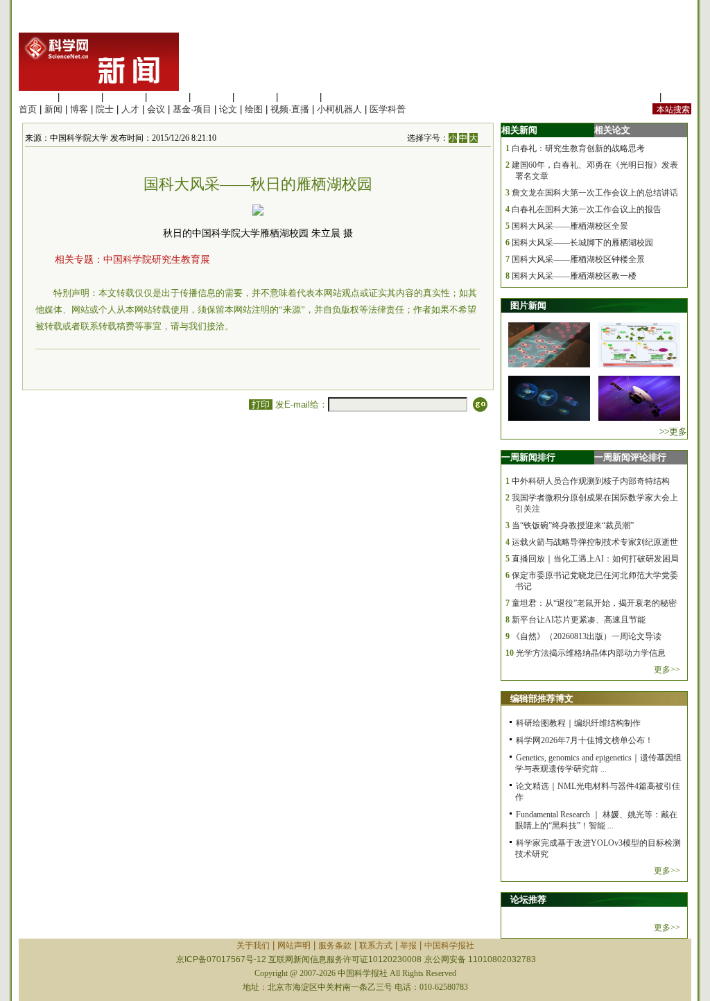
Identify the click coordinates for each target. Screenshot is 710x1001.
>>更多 (673, 431)
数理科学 (299, 97)
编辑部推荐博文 (541, 698)
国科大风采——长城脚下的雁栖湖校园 (582, 242)
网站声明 (294, 945)
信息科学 (211, 97)
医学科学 (80, 97)
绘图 (254, 109)
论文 (228, 109)
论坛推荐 (528, 899)
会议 (156, 109)
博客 (79, 109)
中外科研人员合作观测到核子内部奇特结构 (591, 481)
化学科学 (124, 97)
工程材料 (168, 97)
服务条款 (335, 945)
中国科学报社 (449, 945)
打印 (260, 404)
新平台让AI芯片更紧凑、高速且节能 (579, 620)
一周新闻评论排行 (630, 457)
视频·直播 (289, 109)
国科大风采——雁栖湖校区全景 (570, 226)
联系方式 (375, 945)
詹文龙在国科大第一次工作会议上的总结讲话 (595, 193)
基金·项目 (192, 109)
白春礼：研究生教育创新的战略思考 (578, 148)
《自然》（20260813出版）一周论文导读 (586, 636)
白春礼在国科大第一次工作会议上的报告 (586, 209)
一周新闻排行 (528, 457)
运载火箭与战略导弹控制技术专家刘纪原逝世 (595, 542)
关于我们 (253, 945)
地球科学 (255, 97)
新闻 (53, 109)
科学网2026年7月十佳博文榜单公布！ (584, 740)
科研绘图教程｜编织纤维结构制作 (578, 723)
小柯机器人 (339, 109)
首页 (28, 109)
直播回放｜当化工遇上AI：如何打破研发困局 (595, 559)
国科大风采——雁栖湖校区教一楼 (574, 276)
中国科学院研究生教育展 (156, 259)
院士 (105, 109)
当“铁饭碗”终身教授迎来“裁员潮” (573, 525)
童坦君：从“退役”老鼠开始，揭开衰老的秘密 (594, 603)
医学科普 (388, 109)
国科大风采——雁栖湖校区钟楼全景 (578, 259)
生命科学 (37, 97)
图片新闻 (528, 305)
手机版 (677, 97)
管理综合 (342, 97)
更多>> (667, 669)
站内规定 (639, 97)
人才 (130, 109)
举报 (408, 945)
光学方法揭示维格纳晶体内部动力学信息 (591, 653)
